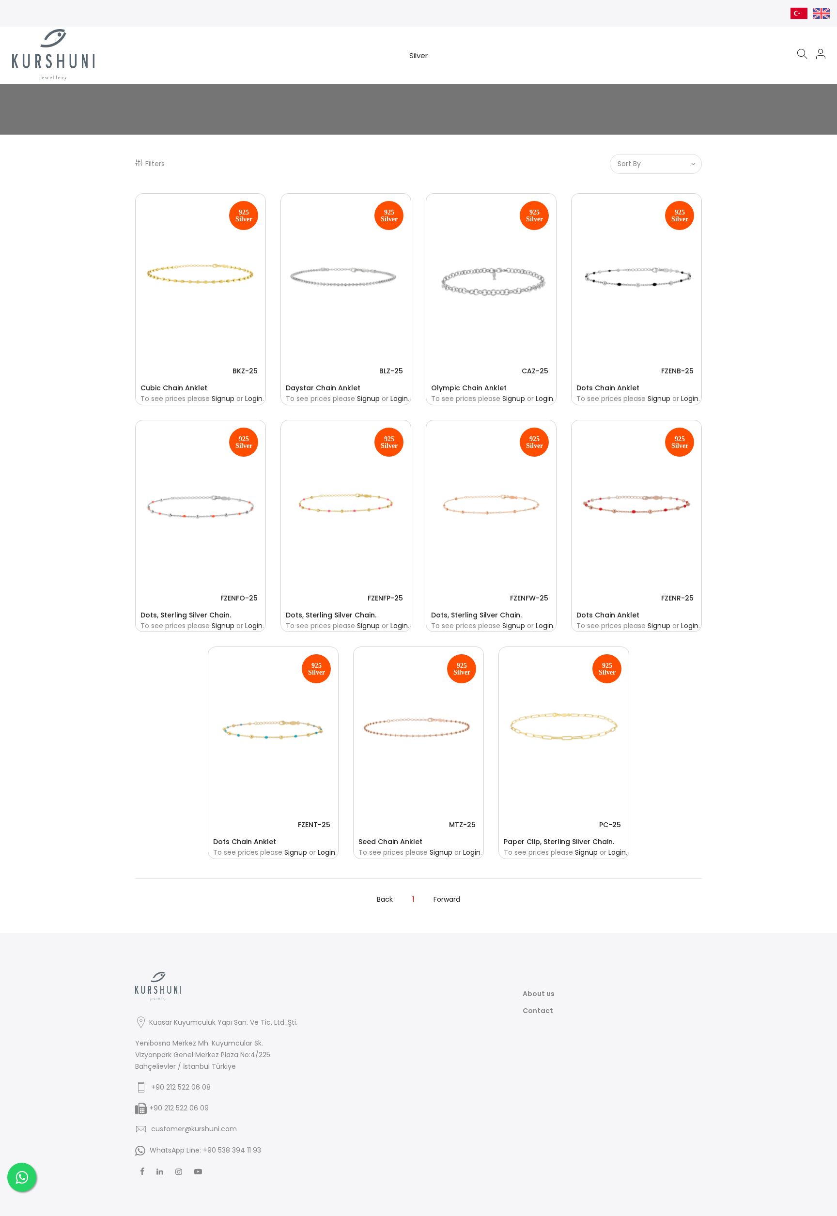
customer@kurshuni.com (194, 1129)
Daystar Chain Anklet (323, 388)
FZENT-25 (314, 825)
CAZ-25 (535, 371)
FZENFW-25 (529, 598)
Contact (538, 1011)
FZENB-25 (677, 371)
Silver (418, 55)
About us (539, 994)
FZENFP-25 (385, 598)
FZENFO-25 (239, 598)
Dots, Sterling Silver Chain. (185, 615)
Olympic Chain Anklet (469, 388)
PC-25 (610, 825)
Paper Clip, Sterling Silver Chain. (559, 842)
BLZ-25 (391, 371)
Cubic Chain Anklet (173, 388)
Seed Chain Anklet (390, 842)
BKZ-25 (245, 371)
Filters (155, 164)
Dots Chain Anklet (607, 388)
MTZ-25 (462, 825)
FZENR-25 (677, 598)
